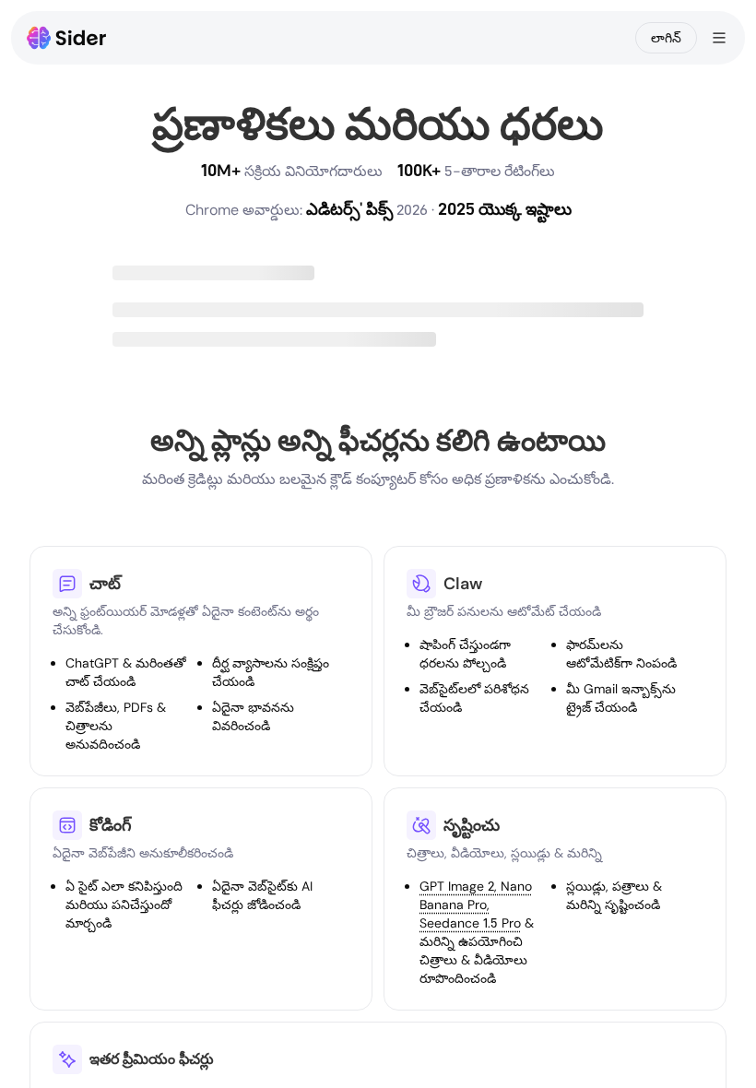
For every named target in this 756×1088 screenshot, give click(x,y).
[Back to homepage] (67, 38)
